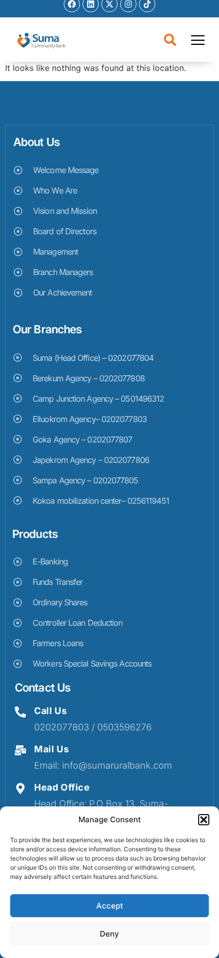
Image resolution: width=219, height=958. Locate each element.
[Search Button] (170, 41)
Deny (109, 934)
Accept (109, 906)
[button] (204, 820)
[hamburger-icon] (197, 41)
